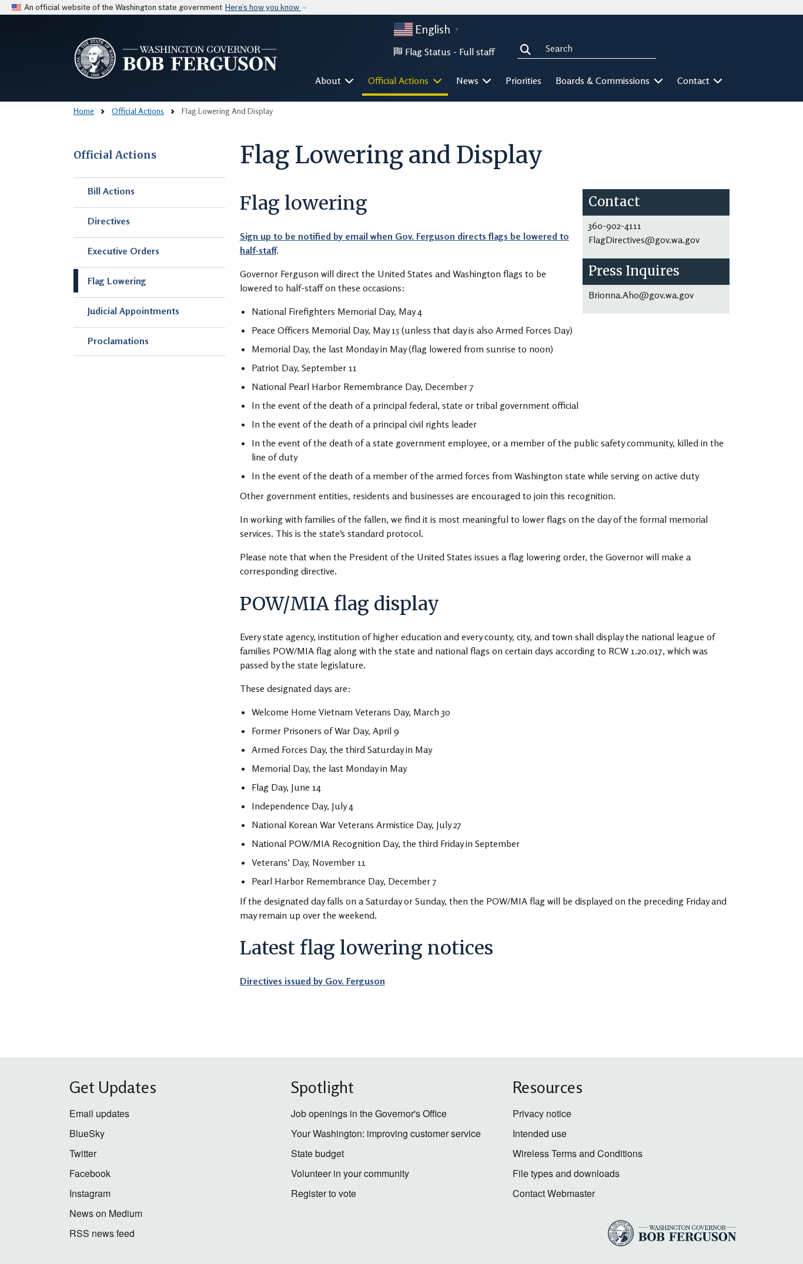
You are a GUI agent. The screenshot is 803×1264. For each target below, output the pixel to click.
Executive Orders (123, 251)
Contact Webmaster (554, 1193)
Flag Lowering (117, 281)
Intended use (540, 1133)
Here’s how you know (263, 7)
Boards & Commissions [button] (604, 80)
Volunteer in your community (350, 1173)
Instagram (90, 1193)
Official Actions (138, 111)
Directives (109, 221)
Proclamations (118, 341)
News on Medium (105, 1213)
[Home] (175, 58)
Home (83, 111)
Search (527, 48)
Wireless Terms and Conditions (578, 1153)
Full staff (476, 52)
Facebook (90, 1173)
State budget (317, 1153)
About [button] (329, 80)
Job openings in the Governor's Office (369, 1113)
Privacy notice (542, 1113)
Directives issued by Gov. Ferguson (312, 981)
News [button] (468, 80)
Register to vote (323, 1193)
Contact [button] (694, 80)
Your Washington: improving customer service (386, 1133)
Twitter (82, 1153)
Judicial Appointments (133, 311)
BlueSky (87, 1133)
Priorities (523, 80)
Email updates (99, 1113)
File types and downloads (566, 1173)
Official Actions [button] (399, 80)
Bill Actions (111, 191)
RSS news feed (102, 1233)
